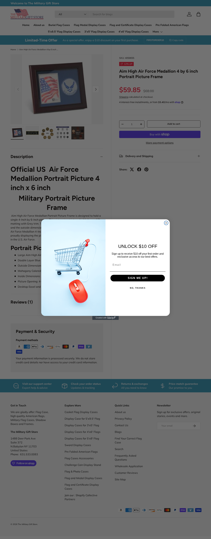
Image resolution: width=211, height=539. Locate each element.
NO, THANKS (138, 288)
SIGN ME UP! (138, 278)
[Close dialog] (166, 223)
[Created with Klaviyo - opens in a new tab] (105, 318)
